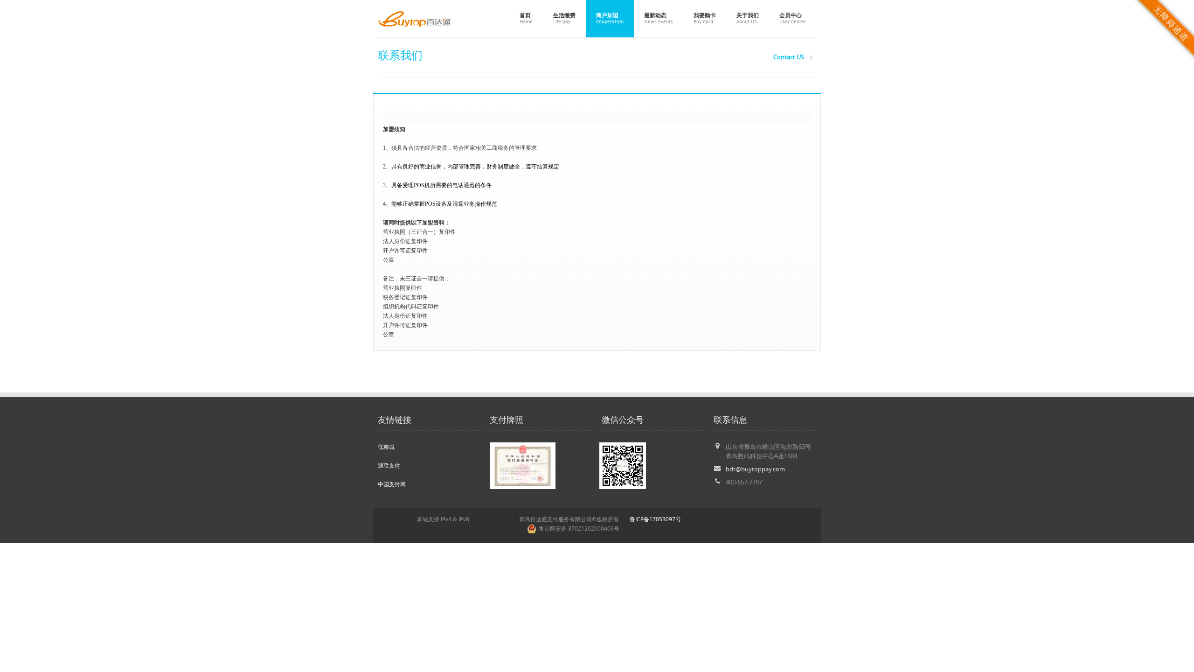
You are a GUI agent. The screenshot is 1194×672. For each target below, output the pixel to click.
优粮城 (386, 446)
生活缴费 (564, 18)
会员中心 (792, 18)
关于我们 (747, 18)
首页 (526, 18)
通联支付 (389, 465)
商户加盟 (610, 18)
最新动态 (658, 18)
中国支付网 (392, 484)
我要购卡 (705, 18)
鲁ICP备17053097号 (655, 519)
